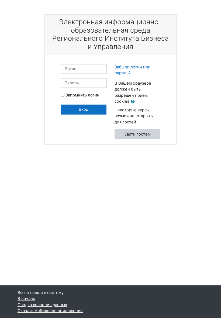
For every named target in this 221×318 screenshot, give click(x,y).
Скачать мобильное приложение (50, 310)
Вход (83, 109)
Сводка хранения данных (42, 304)
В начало (26, 298)
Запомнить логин (82, 95)
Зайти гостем (137, 134)
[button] (133, 101)
